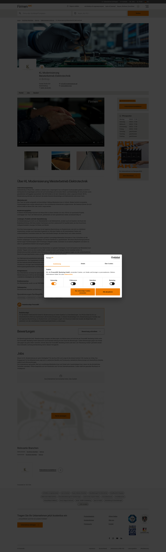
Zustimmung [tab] (57, 264)
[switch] (73, 283)
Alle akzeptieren (108, 292)
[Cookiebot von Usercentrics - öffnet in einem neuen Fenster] (112, 258)
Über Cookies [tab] (109, 263)
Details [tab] (83, 263)
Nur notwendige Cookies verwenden (82, 292)
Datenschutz (68, 274)
